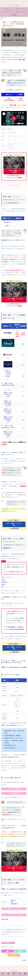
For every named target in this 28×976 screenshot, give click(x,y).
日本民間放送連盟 (11, 627)
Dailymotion (4, 582)
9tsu (3, 586)
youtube (3, 579)
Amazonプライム (7, 222)
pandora (3, 584)
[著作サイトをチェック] (7, 951)
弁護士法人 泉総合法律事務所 (16, 629)
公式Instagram (14, 903)
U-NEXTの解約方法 (14, 793)
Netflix (7, 225)
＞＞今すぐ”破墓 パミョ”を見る (14, 171)
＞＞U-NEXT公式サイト (14, 175)
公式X (12, 901)
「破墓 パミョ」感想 (15, 915)
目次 (13, 185)
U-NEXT (9, 98)
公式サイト (13, 900)
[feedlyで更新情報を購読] (20, 951)
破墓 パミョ (12, 942)
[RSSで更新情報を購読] (14, 955)
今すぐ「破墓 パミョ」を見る (14, 524)
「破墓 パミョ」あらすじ (14, 908)
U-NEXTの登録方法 (14, 789)
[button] (25, 501)
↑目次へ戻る (4, 919)
